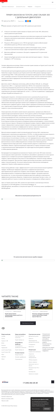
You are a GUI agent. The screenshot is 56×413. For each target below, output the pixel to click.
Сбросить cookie (4, 400)
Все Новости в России (28, 323)
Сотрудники (38, 6)
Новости (30, 6)
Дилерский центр (20, 6)
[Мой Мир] (30, 21)
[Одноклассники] (28, 21)
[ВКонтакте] (26, 21)
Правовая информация (8, 6)
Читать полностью (36, 408)
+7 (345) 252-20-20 (30, 383)
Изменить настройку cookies (7, 398)
